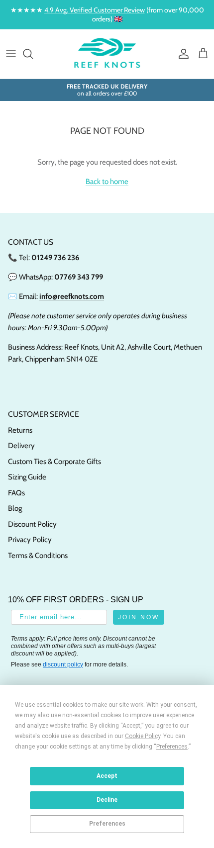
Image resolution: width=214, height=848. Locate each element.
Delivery (21, 445)
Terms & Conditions (38, 555)
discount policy (63, 664)
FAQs (16, 492)
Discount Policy (32, 524)
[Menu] (11, 54)
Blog (15, 508)
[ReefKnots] (107, 54)
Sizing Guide (27, 476)
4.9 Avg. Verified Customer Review (94, 9)
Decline (107, 799)
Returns (20, 430)
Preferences (107, 823)
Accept (107, 775)
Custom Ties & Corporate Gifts (54, 461)
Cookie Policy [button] (142, 736)
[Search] (33, 54)
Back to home (107, 181)
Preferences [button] (172, 746)
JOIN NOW (138, 617)
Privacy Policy (30, 539)
